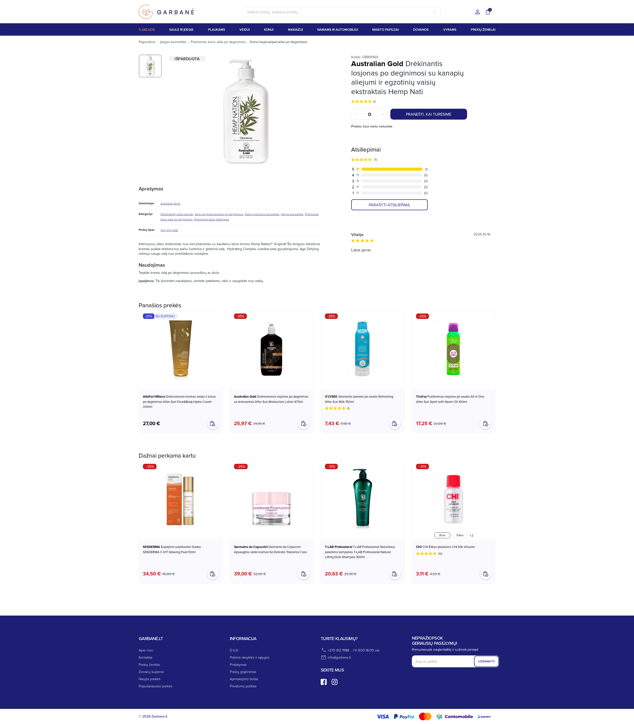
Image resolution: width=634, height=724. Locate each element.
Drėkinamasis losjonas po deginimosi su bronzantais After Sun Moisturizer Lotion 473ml (271, 399)
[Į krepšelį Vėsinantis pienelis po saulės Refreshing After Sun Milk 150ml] (394, 423)
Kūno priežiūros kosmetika (262, 214)
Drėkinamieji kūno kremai (176, 214)
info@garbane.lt (339, 657)
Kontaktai (145, 657)
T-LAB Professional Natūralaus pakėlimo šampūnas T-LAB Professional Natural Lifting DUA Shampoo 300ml (360, 551)
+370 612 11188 (338, 650)
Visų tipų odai (169, 230)
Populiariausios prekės (155, 686)
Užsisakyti (486, 661)
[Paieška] (434, 12)
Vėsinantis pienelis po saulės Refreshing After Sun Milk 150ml (359, 399)
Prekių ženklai (149, 664)
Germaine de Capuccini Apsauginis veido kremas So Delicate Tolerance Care (270, 549)
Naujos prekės (149, 678)
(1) (374, 101)
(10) (440, 553)
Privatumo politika (243, 686)
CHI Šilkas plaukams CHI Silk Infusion (445, 546)
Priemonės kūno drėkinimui (211, 219)
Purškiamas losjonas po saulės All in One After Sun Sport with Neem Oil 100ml (450, 399)
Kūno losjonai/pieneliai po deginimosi (219, 214)
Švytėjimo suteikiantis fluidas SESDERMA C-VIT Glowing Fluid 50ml (172, 549)
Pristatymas (238, 664)
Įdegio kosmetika (292, 214)
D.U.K (234, 650)
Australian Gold (170, 203)
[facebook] (324, 682)
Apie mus (146, 650)
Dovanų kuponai (151, 671)
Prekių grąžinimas (243, 671)
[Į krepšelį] (212, 574)
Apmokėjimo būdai (244, 678)
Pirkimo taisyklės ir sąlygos (249, 657)
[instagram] (335, 682)
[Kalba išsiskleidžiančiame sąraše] (477, 12)
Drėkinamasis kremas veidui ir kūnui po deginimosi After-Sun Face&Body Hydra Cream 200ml (179, 401)
